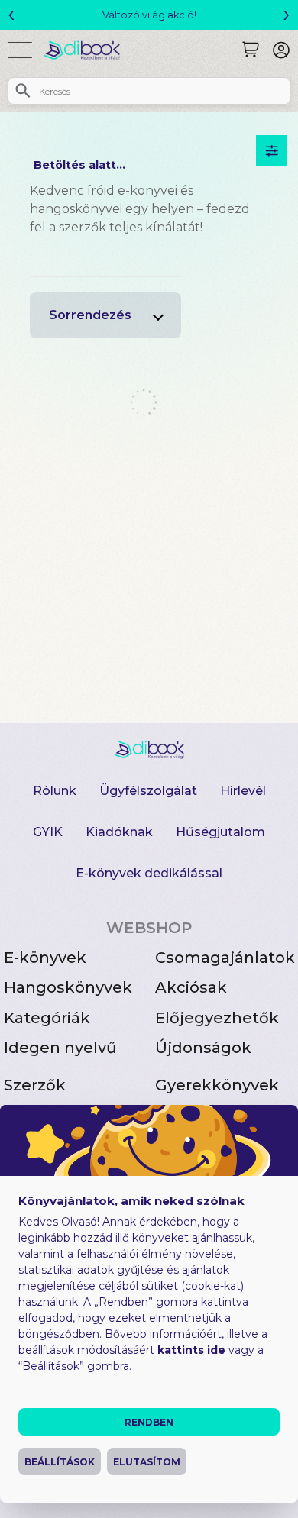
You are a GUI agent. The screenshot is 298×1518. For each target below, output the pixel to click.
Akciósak (191, 987)
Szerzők (35, 1085)
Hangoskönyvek (68, 987)
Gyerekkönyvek (217, 1085)
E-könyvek (45, 957)
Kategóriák (47, 1018)
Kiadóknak (119, 832)
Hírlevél (243, 790)
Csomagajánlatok (225, 957)
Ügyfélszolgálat (148, 790)
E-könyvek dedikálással (149, 873)
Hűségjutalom (220, 832)
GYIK (48, 832)
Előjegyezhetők (217, 1018)
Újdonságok (203, 1047)
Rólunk (54, 790)
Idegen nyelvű (60, 1047)
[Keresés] (250, 49)
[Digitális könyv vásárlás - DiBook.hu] (87, 50)
